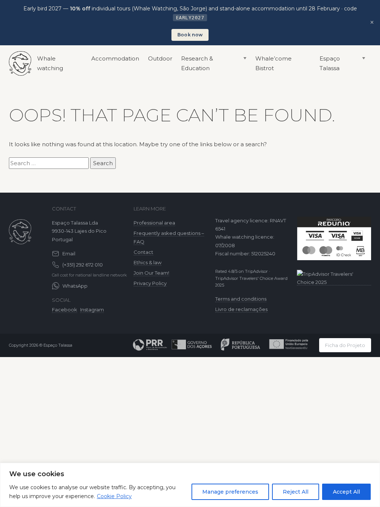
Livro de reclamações (241, 309)
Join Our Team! (151, 273)
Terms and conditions (240, 299)
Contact (143, 252)
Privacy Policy (150, 283)
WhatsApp (75, 286)
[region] (190, 485)
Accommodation (115, 58)
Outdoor (160, 58)
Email (68, 253)
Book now (190, 34)
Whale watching (50, 63)
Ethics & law (147, 262)
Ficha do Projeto (345, 345)
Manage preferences (230, 491)
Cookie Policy (114, 496)
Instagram (92, 310)
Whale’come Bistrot (273, 63)
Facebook (64, 310)
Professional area (154, 223)
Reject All (295, 491)
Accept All (346, 491)
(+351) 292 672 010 (82, 265)
